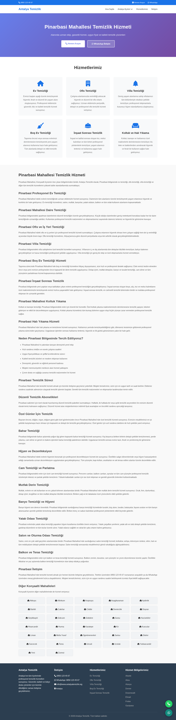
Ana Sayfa (109, 9)
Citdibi (89, 609)
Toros (61, 644)
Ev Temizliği (95, 676)
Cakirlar (61, 609)
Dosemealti (130, 693)
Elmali (128, 697)
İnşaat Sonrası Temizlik (99, 693)
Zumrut (61, 653)
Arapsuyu (89, 601)
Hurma (61, 627)
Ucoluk (117, 644)
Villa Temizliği (96, 684)
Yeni (33, 653)
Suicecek (33, 644)
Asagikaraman (117, 601)
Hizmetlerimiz (142, 9)
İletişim (154, 9)
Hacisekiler (145, 618)
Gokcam (61, 618)
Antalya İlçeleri (124, 9)
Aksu (127, 680)
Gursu (117, 618)
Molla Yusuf (61, 635)
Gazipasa (129, 706)
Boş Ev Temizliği (97, 689)
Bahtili (33, 609)
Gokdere (89, 618)
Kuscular (145, 627)
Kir (117, 627)
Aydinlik (145, 601)
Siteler (145, 635)
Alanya (128, 684)
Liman (33, 635)
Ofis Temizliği (95, 680)
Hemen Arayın (139, 2)
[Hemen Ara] (168, 703)
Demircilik (117, 609)
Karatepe (89, 627)
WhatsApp (153, 2)
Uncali (89, 644)
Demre (128, 689)
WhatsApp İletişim (101, 44)
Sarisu (117, 635)
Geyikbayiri (33, 618)
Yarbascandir (145, 644)
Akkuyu (32, 601)
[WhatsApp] (168, 712)
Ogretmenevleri (89, 635)
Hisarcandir (33, 627)
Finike (128, 701)
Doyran (145, 609)
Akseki (128, 676)
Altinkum (61, 601)
